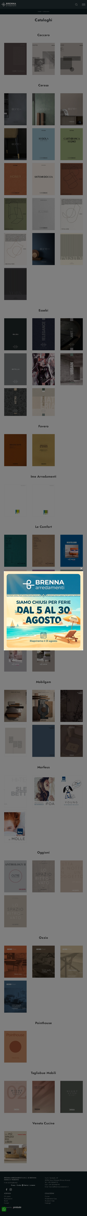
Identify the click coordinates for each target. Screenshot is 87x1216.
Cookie (19, 1185)
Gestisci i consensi (29, 1185)
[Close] (81, 568)
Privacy (13, 1185)
